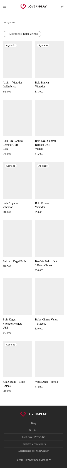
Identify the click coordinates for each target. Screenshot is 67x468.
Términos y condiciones (33, 444)
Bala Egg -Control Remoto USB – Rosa (13, 144)
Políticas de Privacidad (33, 437)
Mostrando (24, 33)
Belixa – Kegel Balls (14, 261)
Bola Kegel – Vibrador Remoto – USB (13, 323)
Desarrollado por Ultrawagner (33, 450)
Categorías (9, 22)
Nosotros (33, 430)
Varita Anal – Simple (46, 381)
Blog (33, 423)
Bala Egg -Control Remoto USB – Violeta (45, 144)
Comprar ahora (8, 91)
